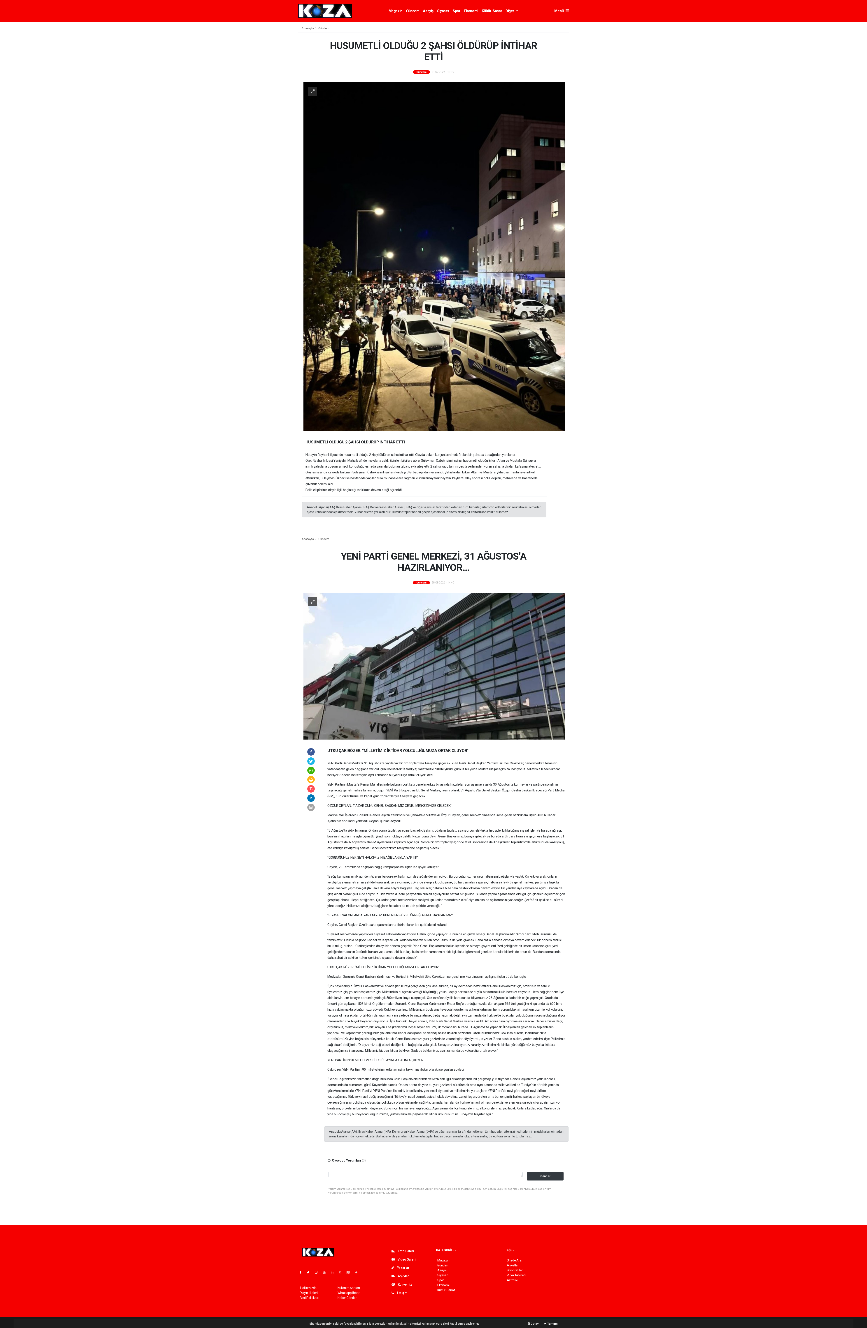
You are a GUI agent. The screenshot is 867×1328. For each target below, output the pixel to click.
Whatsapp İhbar (348, 1293)
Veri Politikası (309, 1298)
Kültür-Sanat (492, 11)
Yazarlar (402, 1268)
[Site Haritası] (350, 1272)
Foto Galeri (405, 1251)
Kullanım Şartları (349, 1288)
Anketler (513, 1265)
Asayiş (428, 11)
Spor (456, 11)
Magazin (395, 11)
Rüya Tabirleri (516, 1275)
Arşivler (403, 1276)
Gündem (413, 11)
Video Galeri (406, 1259)
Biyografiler (515, 1270)
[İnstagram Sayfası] (318, 1272)
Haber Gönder (347, 1298)
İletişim (402, 1293)
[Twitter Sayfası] (310, 1272)
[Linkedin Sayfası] (334, 1272)
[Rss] (342, 1272)
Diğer (510, 11)
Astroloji (512, 1280)
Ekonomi (471, 11)
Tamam (552, 1323)
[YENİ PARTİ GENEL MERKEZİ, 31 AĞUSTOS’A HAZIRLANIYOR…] (434, 666)
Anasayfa (308, 28)
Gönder (545, 1176)
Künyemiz (404, 1284)
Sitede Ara (514, 1260)
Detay (534, 1323)
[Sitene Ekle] (358, 1272)
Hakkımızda (308, 1288)
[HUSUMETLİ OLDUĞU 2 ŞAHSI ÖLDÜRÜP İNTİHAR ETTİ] (434, 256)
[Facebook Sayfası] (302, 1272)
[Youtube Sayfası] (326, 1272)
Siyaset (443, 11)
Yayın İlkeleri (308, 1293)
